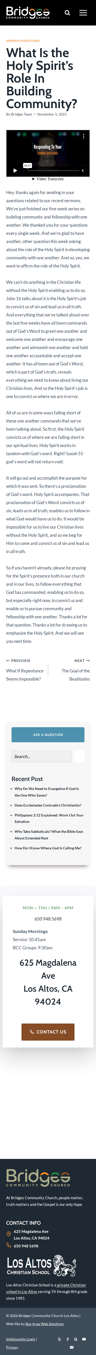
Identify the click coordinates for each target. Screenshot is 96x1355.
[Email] (71, 1347)
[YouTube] (84, 1339)
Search (79, 756)
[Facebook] (67, 1339)
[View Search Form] (67, 12)
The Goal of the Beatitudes (76, 670)
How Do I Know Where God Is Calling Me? (48, 848)
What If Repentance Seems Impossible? (25, 670)
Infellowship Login (20, 1339)
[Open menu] (83, 13)
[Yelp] (59, 1339)
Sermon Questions (23, 41)
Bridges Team (21, 114)
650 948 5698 (48, 919)
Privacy (12, 1347)
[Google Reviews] (75, 1339)
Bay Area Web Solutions (45, 1324)
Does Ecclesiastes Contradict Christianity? (48, 805)
